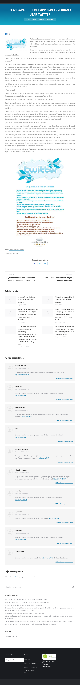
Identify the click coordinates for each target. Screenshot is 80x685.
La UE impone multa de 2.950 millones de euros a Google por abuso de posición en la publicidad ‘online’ (65, 330)
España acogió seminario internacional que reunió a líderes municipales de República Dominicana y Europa (38, 621)
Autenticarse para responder (65, 378)
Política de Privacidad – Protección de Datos (30, 670)
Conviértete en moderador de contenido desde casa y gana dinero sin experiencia (30, 624)
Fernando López (20, 407)
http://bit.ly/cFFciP (47, 558)
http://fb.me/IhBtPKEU (22, 375)
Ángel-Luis (18, 512)
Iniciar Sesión (15, 577)
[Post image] (10, 300)
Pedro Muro (18, 491)
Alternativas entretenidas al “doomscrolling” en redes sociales (64, 299)
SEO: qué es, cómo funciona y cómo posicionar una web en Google (26, 599)
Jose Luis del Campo (21, 449)
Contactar (27, 659)
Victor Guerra (19, 551)
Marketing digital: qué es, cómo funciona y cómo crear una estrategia (27, 602)
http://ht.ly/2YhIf (54, 518)
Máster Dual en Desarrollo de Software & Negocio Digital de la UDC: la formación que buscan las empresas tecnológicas (28, 314)
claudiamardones (20, 366)
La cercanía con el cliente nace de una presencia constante (26, 299)
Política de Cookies (30, 663)
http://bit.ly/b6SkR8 (21, 500)
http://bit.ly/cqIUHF (20, 395)
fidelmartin (18, 387)
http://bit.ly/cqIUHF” (43, 458)
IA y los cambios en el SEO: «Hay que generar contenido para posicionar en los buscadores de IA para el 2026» (64, 314)
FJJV (16, 428)
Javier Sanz (18, 530)
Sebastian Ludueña (21, 470)
